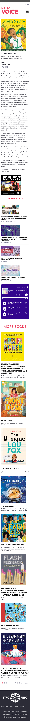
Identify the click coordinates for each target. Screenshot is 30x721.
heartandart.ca (6, 242)
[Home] (9, 10)
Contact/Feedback (20, 706)
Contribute (14, 5)
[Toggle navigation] (27, 11)
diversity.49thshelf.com (8, 221)
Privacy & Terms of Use (7, 706)
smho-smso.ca (6, 281)
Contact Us (20, 5)
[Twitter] (28, 5)
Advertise (8, 5)
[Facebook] (25, 5)
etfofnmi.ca (5, 261)
